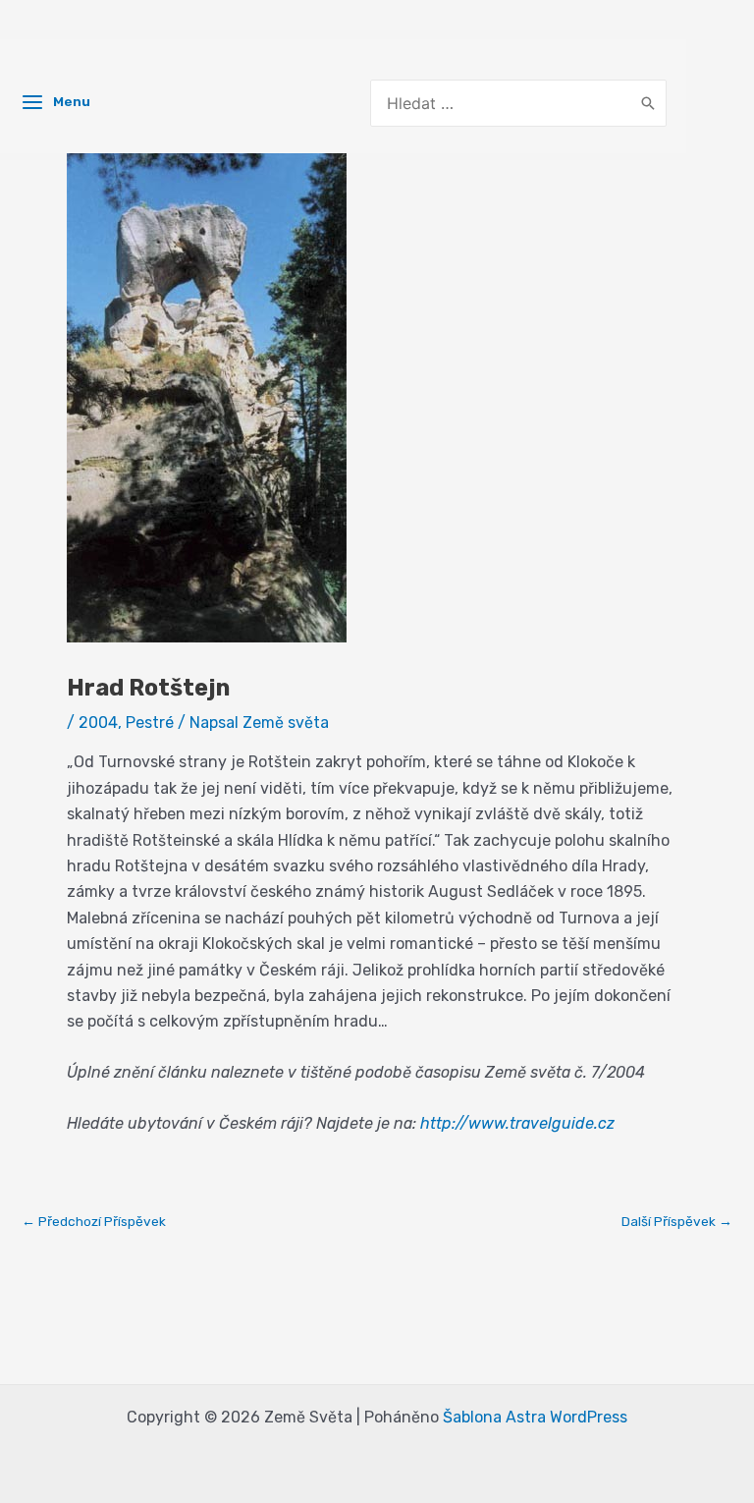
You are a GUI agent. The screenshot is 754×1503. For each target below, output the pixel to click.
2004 (98, 722)
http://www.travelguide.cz (517, 1123)
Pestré (150, 722)
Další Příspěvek (676, 1222)
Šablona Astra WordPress (535, 1417)
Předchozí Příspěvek (94, 1222)
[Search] (648, 103)
